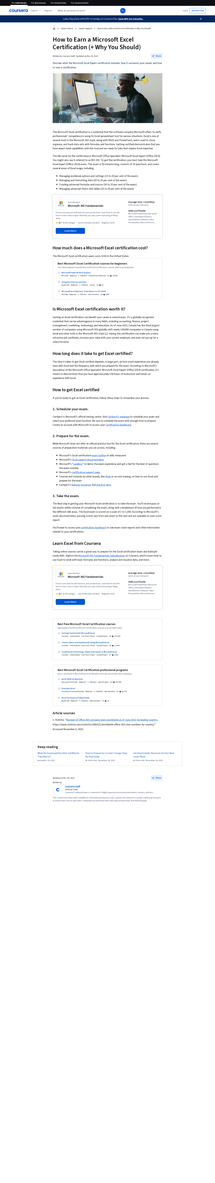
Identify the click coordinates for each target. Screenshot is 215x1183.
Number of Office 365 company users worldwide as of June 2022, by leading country (111, 720)
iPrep (108, 476)
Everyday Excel (68, 688)
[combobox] (85, 10)
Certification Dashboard (118, 425)
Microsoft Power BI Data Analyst (76, 272)
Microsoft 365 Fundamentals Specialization (101, 556)
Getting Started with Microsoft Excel (78, 633)
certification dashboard (93, 527)
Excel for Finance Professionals (76, 697)
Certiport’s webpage (119, 417)
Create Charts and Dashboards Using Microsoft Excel (85, 642)
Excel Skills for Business (72, 679)
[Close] (200, 19)
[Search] (122, 10)
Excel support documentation (88, 460)
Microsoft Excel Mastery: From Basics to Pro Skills (84, 291)
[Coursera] (18, 10)
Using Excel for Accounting (74, 282)
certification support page (86, 472)
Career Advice (67, 28)
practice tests (103, 485)
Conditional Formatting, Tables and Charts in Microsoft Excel (89, 651)
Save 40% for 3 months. (130, 18)
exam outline (99, 455)
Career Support (85, 28)
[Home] (54, 28)
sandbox (77, 464)
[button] (48, 10)
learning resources (81, 485)
